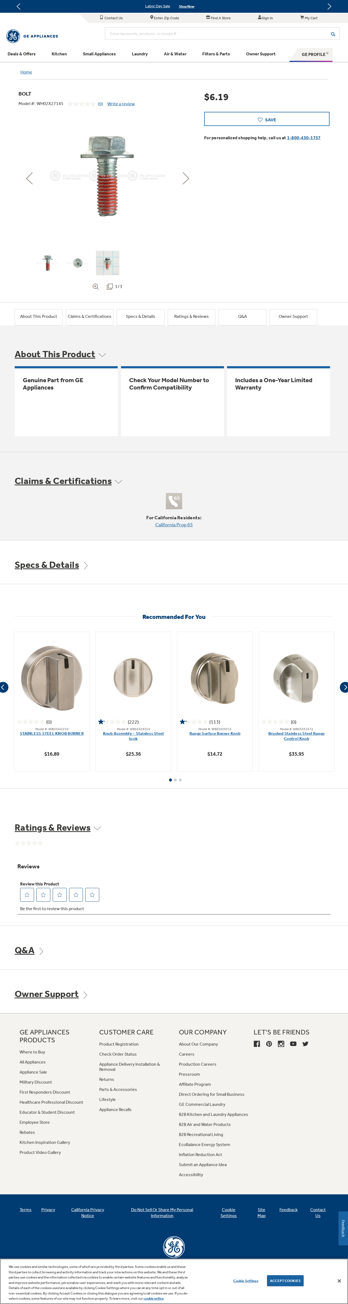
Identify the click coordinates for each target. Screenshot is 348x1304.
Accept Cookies (285, 1280)
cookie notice (154, 1298)
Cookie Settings (245, 1280)
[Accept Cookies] (339, 1281)
